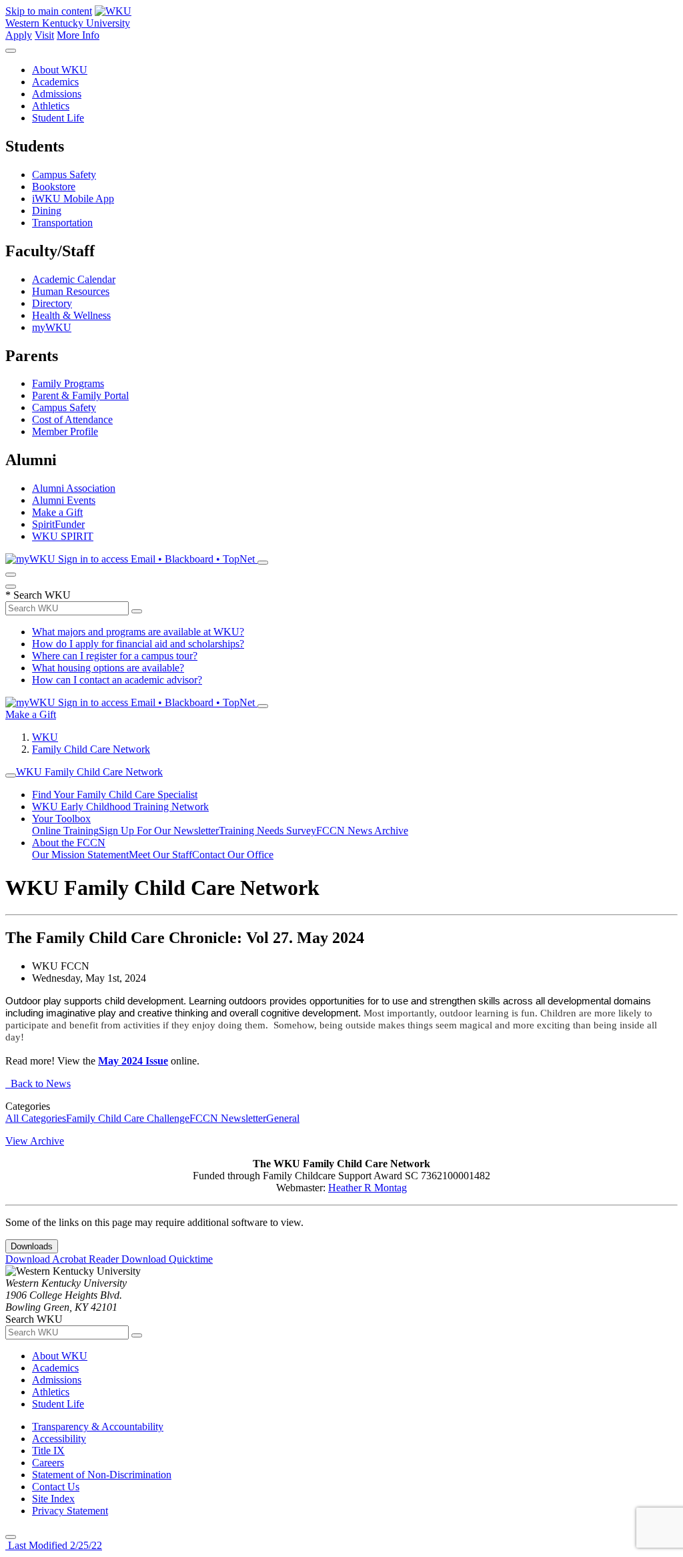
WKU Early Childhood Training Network (120, 806)
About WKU (59, 69)
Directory (52, 303)
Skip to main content (48, 11)
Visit (44, 35)
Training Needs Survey (267, 830)
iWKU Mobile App (73, 198)
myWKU (51, 327)
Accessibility (59, 1438)
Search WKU (38, 595)
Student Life (58, 117)
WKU (45, 737)
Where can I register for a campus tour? (114, 655)
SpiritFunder (58, 524)
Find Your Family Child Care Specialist (114, 794)
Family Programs (68, 383)
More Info (78, 35)
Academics (55, 81)
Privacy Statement (70, 1510)
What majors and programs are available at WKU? (138, 631)
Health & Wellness (71, 315)
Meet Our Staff (160, 854)
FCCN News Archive (362, 830)
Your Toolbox (61, 818)
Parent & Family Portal (80, 395)
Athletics (50, 105)
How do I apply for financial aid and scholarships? (138, 643)
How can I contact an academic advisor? (117, 679)
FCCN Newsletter (227, 1118)
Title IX (48, 1450)
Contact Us (55, 1486)
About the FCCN (68, 842)
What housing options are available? (108, 667)
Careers (48, 1462)
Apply (18, 35)
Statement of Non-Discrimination (101, 1474)
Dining (46, 210)
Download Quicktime (167, 1259)
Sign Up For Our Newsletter (159, 830)
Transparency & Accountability (97, 1426)
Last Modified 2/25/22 (53, 1545)
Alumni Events (63, 500)
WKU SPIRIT (62, 536)
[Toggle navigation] (10, 775)
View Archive (34, 1141)
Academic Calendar (73, 279)
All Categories (35, 1118)
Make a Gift (57, 512)
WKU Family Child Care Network (89, 771)
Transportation (62, 222)
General (282, 1118)
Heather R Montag (367, 1187)
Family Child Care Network (91, 749)
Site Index (53, 1498)
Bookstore (53, 186)
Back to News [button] (38, 1083)
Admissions (56, 93)
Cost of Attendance (72, 419)
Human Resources (70, 291)
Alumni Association (73, 488)
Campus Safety (64, 174)
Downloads (32, 1246)
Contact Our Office (232, 854)
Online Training (65, 830)
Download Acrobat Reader (63, 1259)
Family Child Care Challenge (127, 1118)
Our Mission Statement (80, 854)
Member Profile (65, 431)
